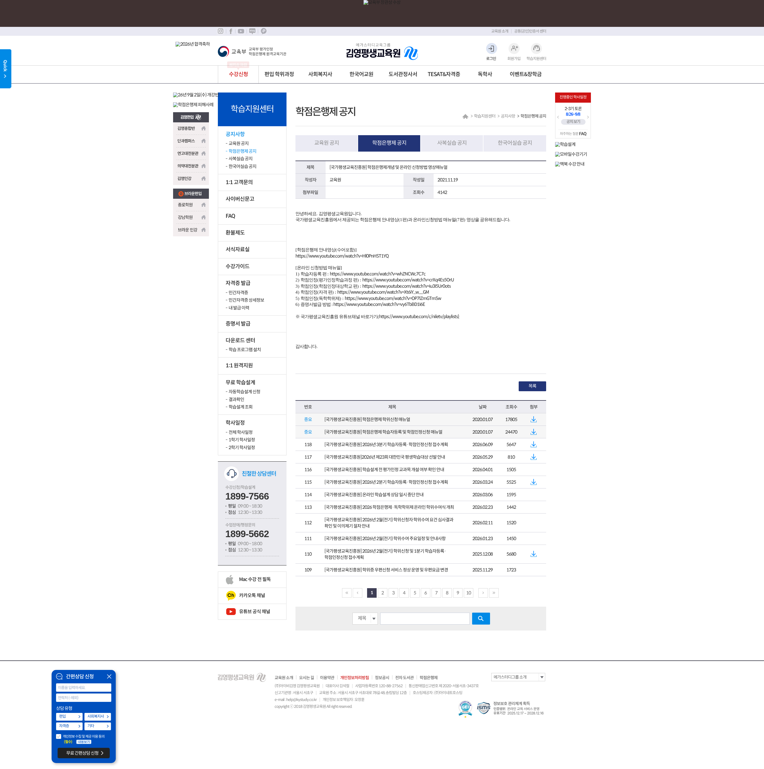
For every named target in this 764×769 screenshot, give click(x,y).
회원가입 (513, 58)
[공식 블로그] (252, 31)
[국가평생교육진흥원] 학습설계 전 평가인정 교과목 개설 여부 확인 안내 (384, 469)
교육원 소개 (499, 31)
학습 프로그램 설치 (245, 349)
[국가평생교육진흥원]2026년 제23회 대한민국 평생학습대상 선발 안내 (384, 457)
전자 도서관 (404, 677)
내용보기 (84, 742)
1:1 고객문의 (239, 182)
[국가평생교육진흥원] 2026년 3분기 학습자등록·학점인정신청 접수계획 (386, 444)
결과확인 (236, 399)
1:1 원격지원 (239, 365)
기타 (90, 725)
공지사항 (235, 134)
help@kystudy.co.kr (301, 699)
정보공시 (382, 677)
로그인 (491, 58)
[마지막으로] (494, 593)
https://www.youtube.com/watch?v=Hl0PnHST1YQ (342, 256)
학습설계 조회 (240, 407)
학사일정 (235, 423)
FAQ (230, 216)
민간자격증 (238, 292)
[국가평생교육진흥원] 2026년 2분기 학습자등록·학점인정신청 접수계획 (386, 482)
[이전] (357, 593)
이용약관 (327, 677)
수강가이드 (237, 266)
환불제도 (235, 232)
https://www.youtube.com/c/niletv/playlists (418, 316)
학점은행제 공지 (242, 151)
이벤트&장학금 (526, 74)
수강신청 (238, 74)
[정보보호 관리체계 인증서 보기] (511, 708)
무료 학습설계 (240, 382)
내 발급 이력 (239, 308)
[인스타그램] (220, 31)
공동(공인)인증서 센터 (530, 31)
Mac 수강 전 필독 (255, 579)
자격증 (64, 725)
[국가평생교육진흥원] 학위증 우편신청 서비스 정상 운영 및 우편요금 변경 (386, 570)
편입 (62, 716)
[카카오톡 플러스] (263, 31)
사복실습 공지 (240, 158)
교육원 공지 (239, 143)
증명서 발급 (238, 323)
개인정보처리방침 (354, 677)
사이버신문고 (240, 199)
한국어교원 (361, 74)
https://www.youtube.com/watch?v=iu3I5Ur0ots (406, 286)
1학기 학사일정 (242, 440)
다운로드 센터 (240, 340)
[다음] (483, 593)
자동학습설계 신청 (244, 391)
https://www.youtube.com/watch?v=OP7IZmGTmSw (393, 298)
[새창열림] (191, 115)
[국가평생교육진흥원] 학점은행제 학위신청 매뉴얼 (367, 419)
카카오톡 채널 (252, 595)
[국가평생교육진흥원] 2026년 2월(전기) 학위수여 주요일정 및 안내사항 (385, 538)
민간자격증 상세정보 (246, 300)
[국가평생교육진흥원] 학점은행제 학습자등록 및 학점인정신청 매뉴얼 (383, 432)
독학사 (485, 74)
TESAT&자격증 (444, 74)
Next (588, 117)
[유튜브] (241, 31)
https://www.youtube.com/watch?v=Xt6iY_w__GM (383, 292)
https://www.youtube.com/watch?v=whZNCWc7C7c (378, 274)
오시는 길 (306, 677)
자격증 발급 (238, 283)
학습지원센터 (536, 58)
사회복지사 (320, 74)
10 (468, 593)
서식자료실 (237, 249)
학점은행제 (429, 677)
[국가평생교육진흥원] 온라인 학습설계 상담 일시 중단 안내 (373, 494)
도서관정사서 (403, 74)
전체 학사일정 (240, 432)
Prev (558, 117)
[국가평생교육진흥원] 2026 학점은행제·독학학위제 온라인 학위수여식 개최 (389, 507)
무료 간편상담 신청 (82, 753)
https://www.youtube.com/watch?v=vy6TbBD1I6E (379, 304)
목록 (532, 386)
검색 (481, 619)
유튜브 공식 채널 (254, 611)
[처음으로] (347, 593)
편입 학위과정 (279, 74)
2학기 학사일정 (242, 447)
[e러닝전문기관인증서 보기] (465, 709)
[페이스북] (230, 31)
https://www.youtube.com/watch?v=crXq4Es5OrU (408, 280)
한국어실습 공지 (242, 166)
